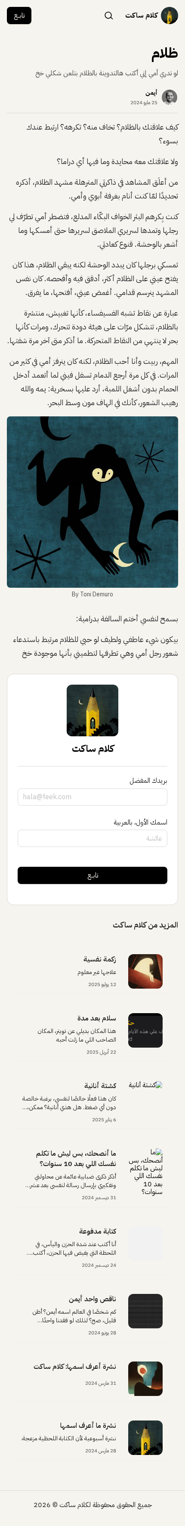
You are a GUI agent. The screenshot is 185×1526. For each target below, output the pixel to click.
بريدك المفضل (148, 781)
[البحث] (108, 15)
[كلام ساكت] (169, 15)
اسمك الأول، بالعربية (140, 822)
